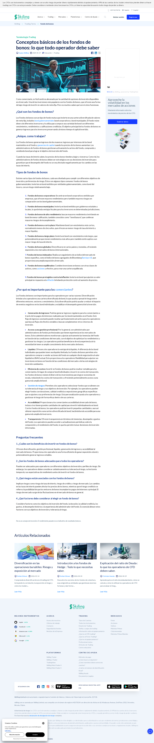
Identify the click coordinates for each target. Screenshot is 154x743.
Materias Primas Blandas (119, 634)
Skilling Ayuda (83, 673)
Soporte (126, 10)
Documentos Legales (86, 676)
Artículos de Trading (86, 645)
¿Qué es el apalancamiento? (88, 639)
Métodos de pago (85, 657)
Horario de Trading (85, 626)
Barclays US (87, 258)
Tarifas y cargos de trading (88, 629)
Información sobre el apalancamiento (92, 631)
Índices (113, 626)
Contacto (50, 626)
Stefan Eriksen (22, 576)
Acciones (114, 623)
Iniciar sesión (118, 17)
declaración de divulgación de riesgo (42, 715)
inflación (50, 280)
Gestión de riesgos (36, 385)
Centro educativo (85, 647)
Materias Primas (116, 629)
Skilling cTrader (52, 660)
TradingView (51, 662)
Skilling (17, 24)
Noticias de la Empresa (54, 631)
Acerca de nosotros (53, 620)
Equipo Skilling (24, 53)
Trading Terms (30, 24)
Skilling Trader (51, 657)
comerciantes (63, 289)
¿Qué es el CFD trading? (87, 634)
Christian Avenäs (109, 576)
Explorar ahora (122, 122)
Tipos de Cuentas (85, 620)
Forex (113, 620)
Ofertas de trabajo (53, 623)
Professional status (85, 642)
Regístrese (133, 17)
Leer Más (18, 591)
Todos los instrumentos (87, 623)
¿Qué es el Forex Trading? (88, 637)
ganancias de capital (46, 145)
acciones (41, 268)
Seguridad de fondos (54, 629)
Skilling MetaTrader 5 (54, 668)
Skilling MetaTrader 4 (54, 665)
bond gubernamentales (44, 120)
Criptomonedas (116, 631)
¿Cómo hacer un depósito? (88, 660)
